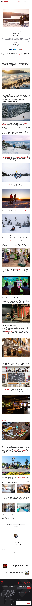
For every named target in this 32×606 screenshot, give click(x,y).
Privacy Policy (27, 592)
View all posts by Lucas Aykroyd (15, 554)
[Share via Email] (20, 49)
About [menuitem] (6, 599)
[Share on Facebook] (11, 49)
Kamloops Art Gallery (19, 269)
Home (1, 8)
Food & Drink (19, 524)
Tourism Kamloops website (19, 520)
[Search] (28, 1)
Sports (24, 524)
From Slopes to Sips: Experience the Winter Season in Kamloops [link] (21, 8)
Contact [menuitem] (25, 599)
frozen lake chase (6, 157)
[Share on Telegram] (15, 49)
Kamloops (14, 524)
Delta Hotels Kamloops (20, 477)
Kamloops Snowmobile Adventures (21, 157)
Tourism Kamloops (21, 54)
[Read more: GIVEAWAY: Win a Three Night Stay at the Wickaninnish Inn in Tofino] (30, 574)
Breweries (16, 526)
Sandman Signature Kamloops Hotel (20, 450)
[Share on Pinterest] (18, 49)
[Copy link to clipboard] (21, 49)
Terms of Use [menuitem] (19, 599)
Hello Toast (4, 420)
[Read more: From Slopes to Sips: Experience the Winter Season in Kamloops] (2, 566)
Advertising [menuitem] (12, 599)
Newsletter (19, 1)
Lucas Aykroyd (16, 44)
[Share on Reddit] (17, 49)
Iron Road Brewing (8, 331)
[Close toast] (16, 601)
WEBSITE (16, 552)
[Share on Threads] (10, 49)
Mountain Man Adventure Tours (21, 210)
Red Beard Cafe (8, 419)
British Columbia (10, 8)
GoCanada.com (24, 590)
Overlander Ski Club (7, 184)
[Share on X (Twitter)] (13, 49)
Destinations (5, 8)
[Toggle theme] (30, 1)
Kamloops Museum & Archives (14, 240)
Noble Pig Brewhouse (8, 389)
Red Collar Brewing (20, 359)
